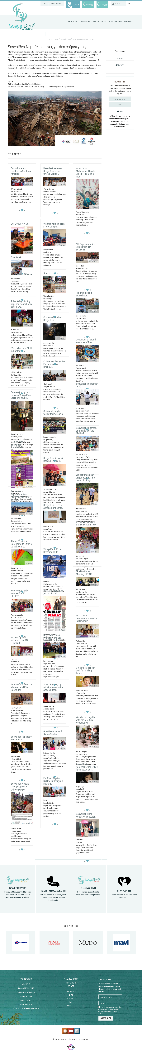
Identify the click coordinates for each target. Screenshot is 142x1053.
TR (132, 3)
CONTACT (128, 21)
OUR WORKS (85, 21)
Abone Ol (105, 1018)
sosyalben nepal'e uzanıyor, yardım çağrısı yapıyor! (77, 39)
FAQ (44, 3)
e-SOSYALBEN (115, 21)
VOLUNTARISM (99, 21)
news (56, 39)
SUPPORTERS (56, 3)
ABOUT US (72, 21)
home (50, 39)
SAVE (121, 111)
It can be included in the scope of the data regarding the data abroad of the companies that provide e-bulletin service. (119, 121)
